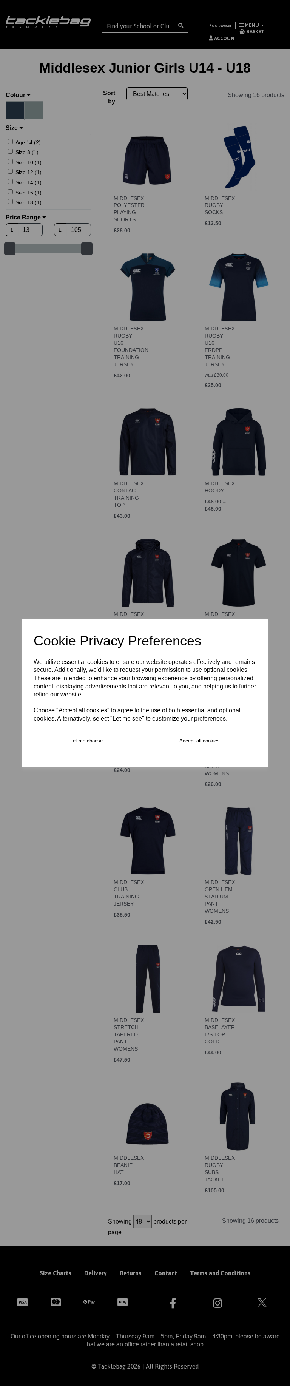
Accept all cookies (199, 741)
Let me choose (86, 741)
